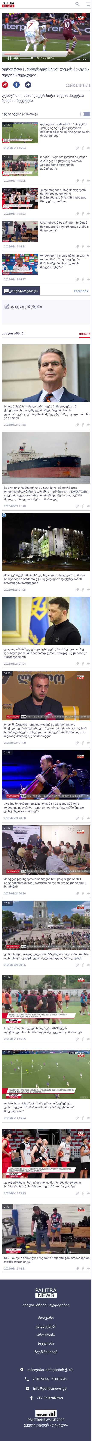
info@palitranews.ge (50, 1388)
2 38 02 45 (59, 1379)
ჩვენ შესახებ (46, 1352)
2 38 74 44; (41, 1379)
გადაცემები (46, 1326)
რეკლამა (46, 1343)
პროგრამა (46, 1334)
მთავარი (46, 1317)
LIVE (84, 1436)
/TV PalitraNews (50, 1397)
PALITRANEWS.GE (42, 1419)
